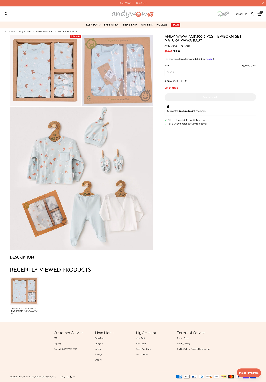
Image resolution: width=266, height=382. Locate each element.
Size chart (251, 65)
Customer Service (68, 332)
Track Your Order (143, 349)
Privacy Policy (183, 343)
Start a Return (142, 354)
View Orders (141, 343)
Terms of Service (191, 332)
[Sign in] (252, 13)
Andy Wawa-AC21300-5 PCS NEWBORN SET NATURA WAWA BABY (24, 311)
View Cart (140, 338)
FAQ (55, 338)
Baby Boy (92, 25)
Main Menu (104, 332)
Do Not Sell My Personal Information (193, 349)
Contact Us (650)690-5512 (65, 349)
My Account (146, 332)
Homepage (10, 31)
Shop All (98, 359)
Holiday (161, 25)
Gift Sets (147, 25)
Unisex (98, 349)
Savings (98, 354)
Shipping (57, 343)
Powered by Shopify (45, 376)
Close (262, 3)
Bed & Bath (130, 25)
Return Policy (183, 338)
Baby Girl (110, 25)
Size (210, 65)
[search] (6, 13)
